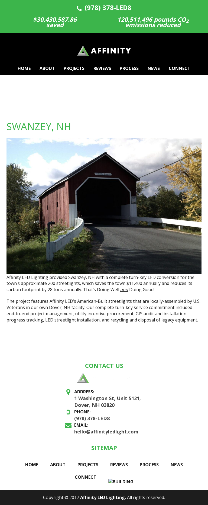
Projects (74, 68)
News (154, 68)
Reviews (102, 68)
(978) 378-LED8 (107, 7)
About (47, 68)
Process (129, 68)
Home (24, 68)
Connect (179, 68)
